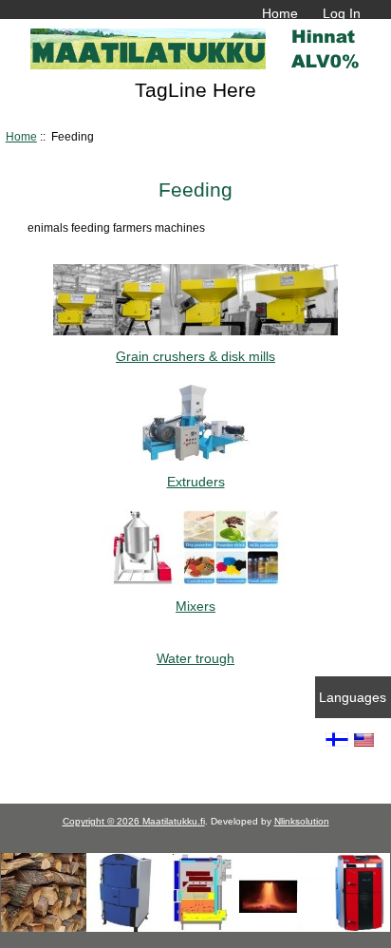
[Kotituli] (195, 927)
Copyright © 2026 (102, 821)
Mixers (195, 606)
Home (280, 13)
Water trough (195, 658)
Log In (342, 13)
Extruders (196, 481)
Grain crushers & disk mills (195, 356)
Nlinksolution (301, 821)
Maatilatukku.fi (173, 821)
